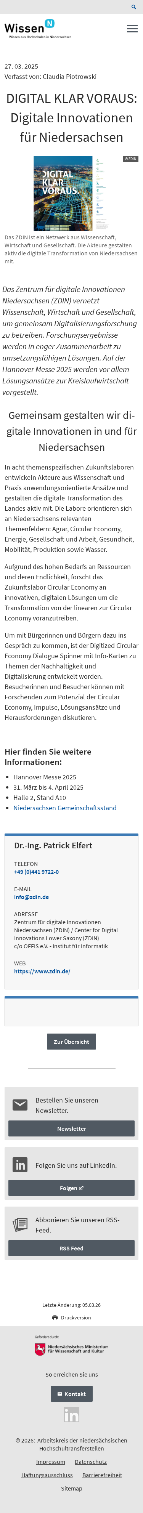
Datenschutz (91, 1461)
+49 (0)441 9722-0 (36, 871)
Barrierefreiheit (102, 1475)
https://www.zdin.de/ (42, 971)
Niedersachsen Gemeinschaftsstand (65, 807)
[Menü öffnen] (132, 30)
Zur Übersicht (71, 1041)
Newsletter (71, 1128)
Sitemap (71, 1488)
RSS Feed (71, 1248)
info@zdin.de (31, 897)
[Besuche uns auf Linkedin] (72, 1414)
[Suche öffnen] (135, 7)
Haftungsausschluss (47, 1475)
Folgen (68, 1188)
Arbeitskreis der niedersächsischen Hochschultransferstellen (82, 1444)
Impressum (50, 1461)
